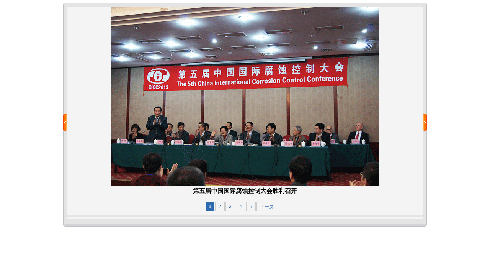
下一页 (267, 206)
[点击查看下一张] (245, 184)
